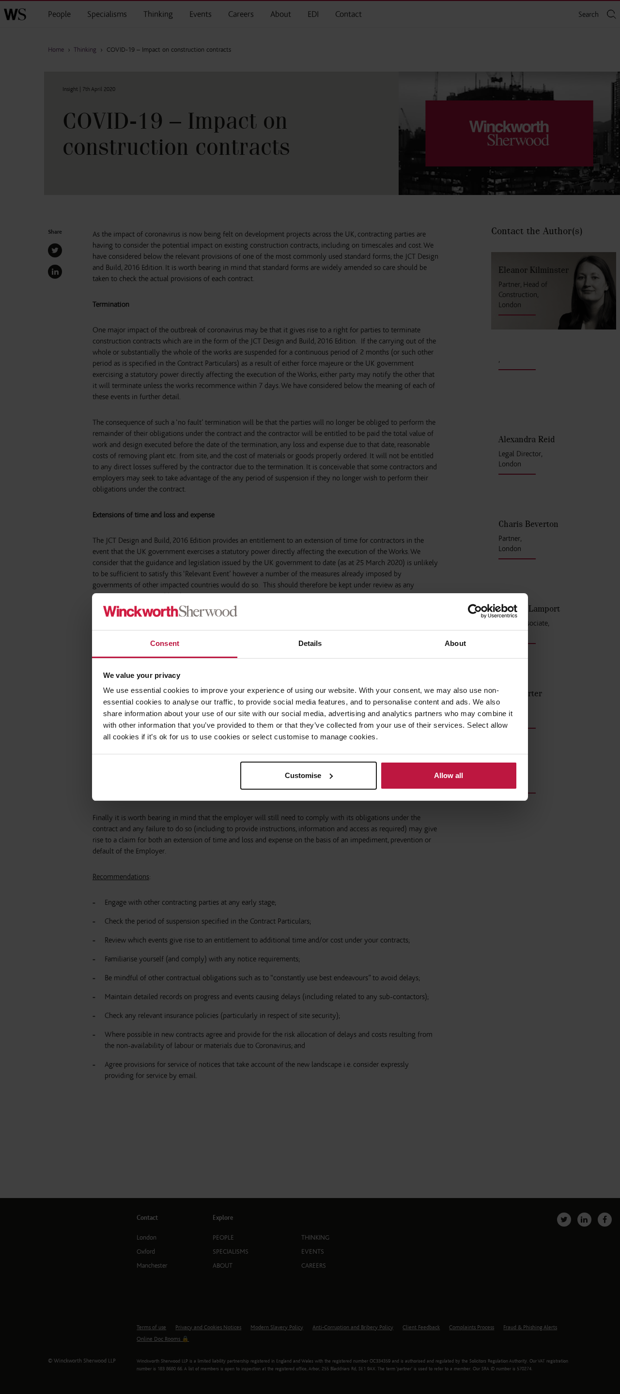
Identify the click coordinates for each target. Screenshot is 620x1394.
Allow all (448, 775)
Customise (303, 775)
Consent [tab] (164, 643)
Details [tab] (310, 643)
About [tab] (455, 643)
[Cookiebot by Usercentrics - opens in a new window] (475, 611)
